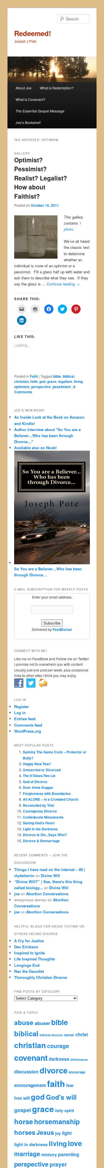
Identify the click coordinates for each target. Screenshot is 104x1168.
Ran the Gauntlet (29, 971)
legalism (65, 381)
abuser (42, 1023)
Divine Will (50, 875)
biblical (68, 376)
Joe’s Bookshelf (28, 122)
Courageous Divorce (40, 811)
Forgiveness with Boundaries (47, 793)
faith (34, 381)
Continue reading (63, 284)
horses (24, 1132)
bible (57, 376)
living (78, 381)
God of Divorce (35, 781)
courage (58, 1046)
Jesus (45, 1132)
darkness (59, 1059)
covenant (31, 1057)
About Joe (23, 87)
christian (21, 381)
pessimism (62, 386)
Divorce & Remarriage (41, 840)
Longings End (27, 965)
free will (22, 1098)
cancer (69, 1034)
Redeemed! (32, 33)
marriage (27, 1153)
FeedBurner (62, 629)
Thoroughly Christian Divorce (40, 977)
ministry (49, 1154)
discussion (26, 1071)
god (42, 381)
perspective (41, 386)
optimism (21, 386)
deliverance (79, 1059)
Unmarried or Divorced (42, 769)
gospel (22, 1110)
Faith (34, 376)
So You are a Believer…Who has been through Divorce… (48, 572)
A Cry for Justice (29, 940)
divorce (54, 1070)
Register (21, 706)
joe (17, 893)
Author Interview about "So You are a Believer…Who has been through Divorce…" (47, 435)
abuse (24, 1022)
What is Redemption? (57, 87)
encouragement (30, 1085)
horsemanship (57, 1121)
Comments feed (28, 725)
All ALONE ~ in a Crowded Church (50, 799)
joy (58, 1133)
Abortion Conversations (47, 893)
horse (23, 1121)
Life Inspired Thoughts (34, 959)
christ (81, 1034)
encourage (77, 1072)
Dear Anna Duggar (38, 787)
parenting (68, 1154)
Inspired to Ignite (29, 953)
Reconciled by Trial (38, 805)
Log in (20, 712)
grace (52, 381)
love (75, 1143)
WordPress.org (27, 731)
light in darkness (31, 1144)
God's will (61, 1097)
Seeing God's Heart (39, 822)
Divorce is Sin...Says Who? (45, 834)
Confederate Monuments (43, 817)
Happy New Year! (37, 763)
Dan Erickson (26, 946)
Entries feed (25, 718)
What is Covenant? (30, 99)
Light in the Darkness (40, 829)
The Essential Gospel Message (40, 110)
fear (70, 1085)
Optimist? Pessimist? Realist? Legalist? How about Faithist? (40, 177)
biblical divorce (51, 1035)
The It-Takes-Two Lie (39, 775)
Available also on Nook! (35, 447)
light (67, 1133)
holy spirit (64, 1110)
